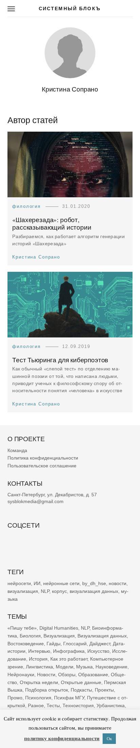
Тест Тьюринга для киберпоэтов (60, 359)
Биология (30, 635)
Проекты (104, 690)
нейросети (19, 583)
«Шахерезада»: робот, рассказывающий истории (51, 223)
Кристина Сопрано (36, 257)
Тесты (53, 705)
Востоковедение (25, 643)
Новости (46, 674)
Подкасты (81, 690)
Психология (38, 697)
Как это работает (68, 659)
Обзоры (66, 674)
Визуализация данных (102, 635)
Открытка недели (39, 682)
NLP (45, 591)
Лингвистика (39, 666)
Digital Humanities (58, 628)
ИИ (37, 583)
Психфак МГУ (69, 697)
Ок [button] (109, 738)
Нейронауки (20, 674)
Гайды (53, 643)
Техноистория (78, 705)
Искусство (98, 651)
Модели (64, 666)
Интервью (39, 651)
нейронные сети (61, 583)
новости (117, 583)
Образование (93, 674)
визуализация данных (94, 591)
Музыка (84, 666)
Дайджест (99, 643)
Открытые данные (81, 682)
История (38, 659)
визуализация (22, 591)
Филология (26, 206)
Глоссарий (75, 643)
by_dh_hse (94, 583)
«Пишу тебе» (22, 628)
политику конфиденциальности (62, 738)
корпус (59, 591)
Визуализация (59, 635)
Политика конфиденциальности (42, 458)
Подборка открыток (46, 690)
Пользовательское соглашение (41, 466)
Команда (17, 450)
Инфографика (69, 651)
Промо (14, 697)
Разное (36, 705)
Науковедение (111, 666)
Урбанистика (111, 705)
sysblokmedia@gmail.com (35, 501)
